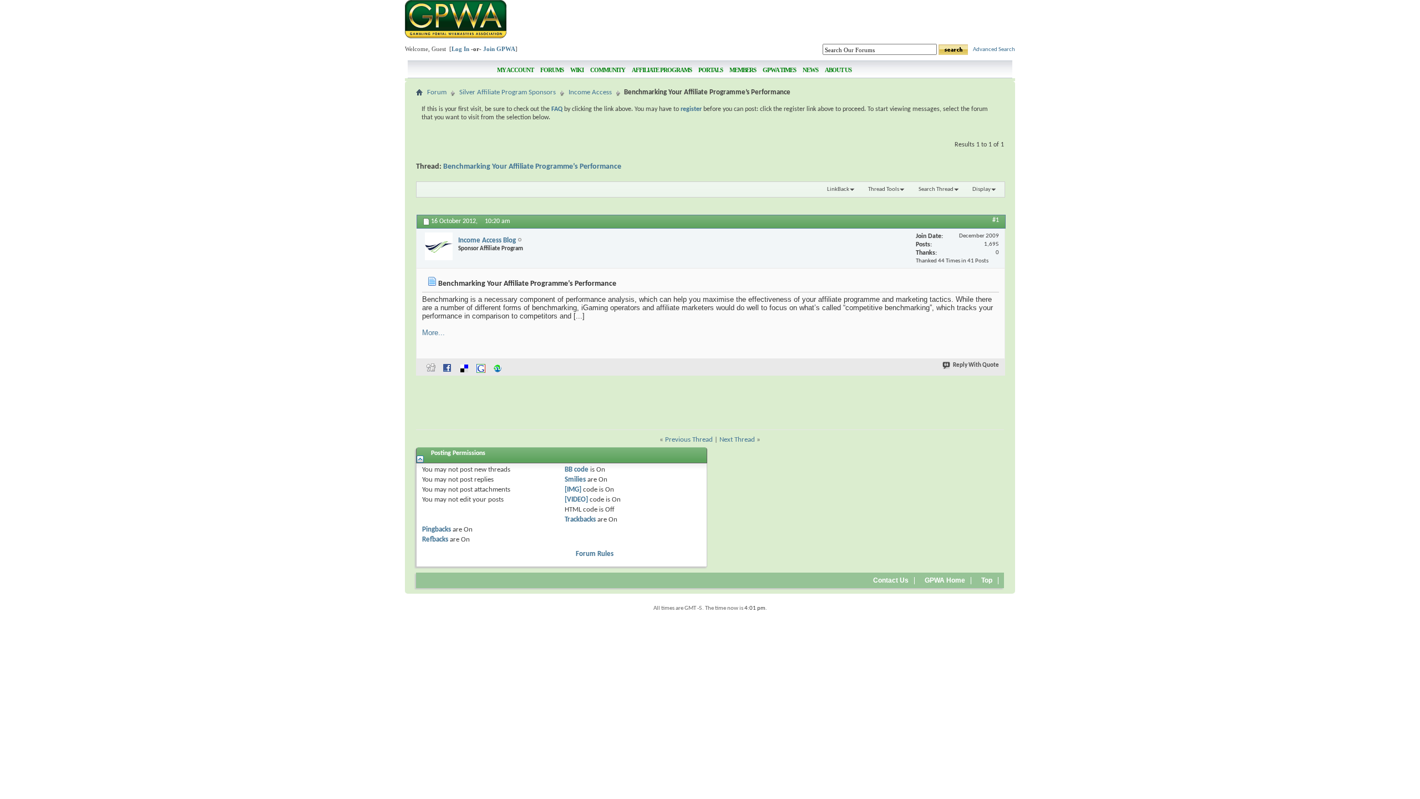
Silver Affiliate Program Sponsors (507, 92)
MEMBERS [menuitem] (742, 70)
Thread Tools (883, 189)
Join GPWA (499, 48)
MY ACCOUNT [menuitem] (515, 70)
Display (981, 189)
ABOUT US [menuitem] (838, 70)
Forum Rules (594, 554)
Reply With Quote (976, 365)
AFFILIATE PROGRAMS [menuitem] (662, 70)
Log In (460, 48)
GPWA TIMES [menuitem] (779, 70)
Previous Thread (689, 439)
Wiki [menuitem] (577, 70)
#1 (995, 220)
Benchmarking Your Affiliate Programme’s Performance (532, 167)
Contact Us (891, 580)
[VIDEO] (576, 499)
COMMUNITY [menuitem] (607, 70)
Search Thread (936, 189)
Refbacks (435, 539)
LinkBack (838, 189)
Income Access (590, 92)
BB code (577, 469)
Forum (437, 92)
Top (986, 580)
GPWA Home (945, 580)
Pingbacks (436, 529)
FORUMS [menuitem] (552, 70)
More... (433, 332)
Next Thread (737, 439)
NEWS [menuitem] (810, 70)
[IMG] (573, 489)
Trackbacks (580, 519)
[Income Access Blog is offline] (439, 246)
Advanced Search (994, 50)
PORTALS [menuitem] (710, 70)
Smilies (575, 479)
